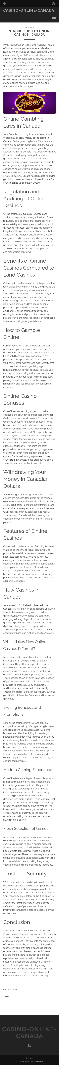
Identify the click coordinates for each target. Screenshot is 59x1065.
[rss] (53, 3)
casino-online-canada (28, 10)
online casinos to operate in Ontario (22, 182)
